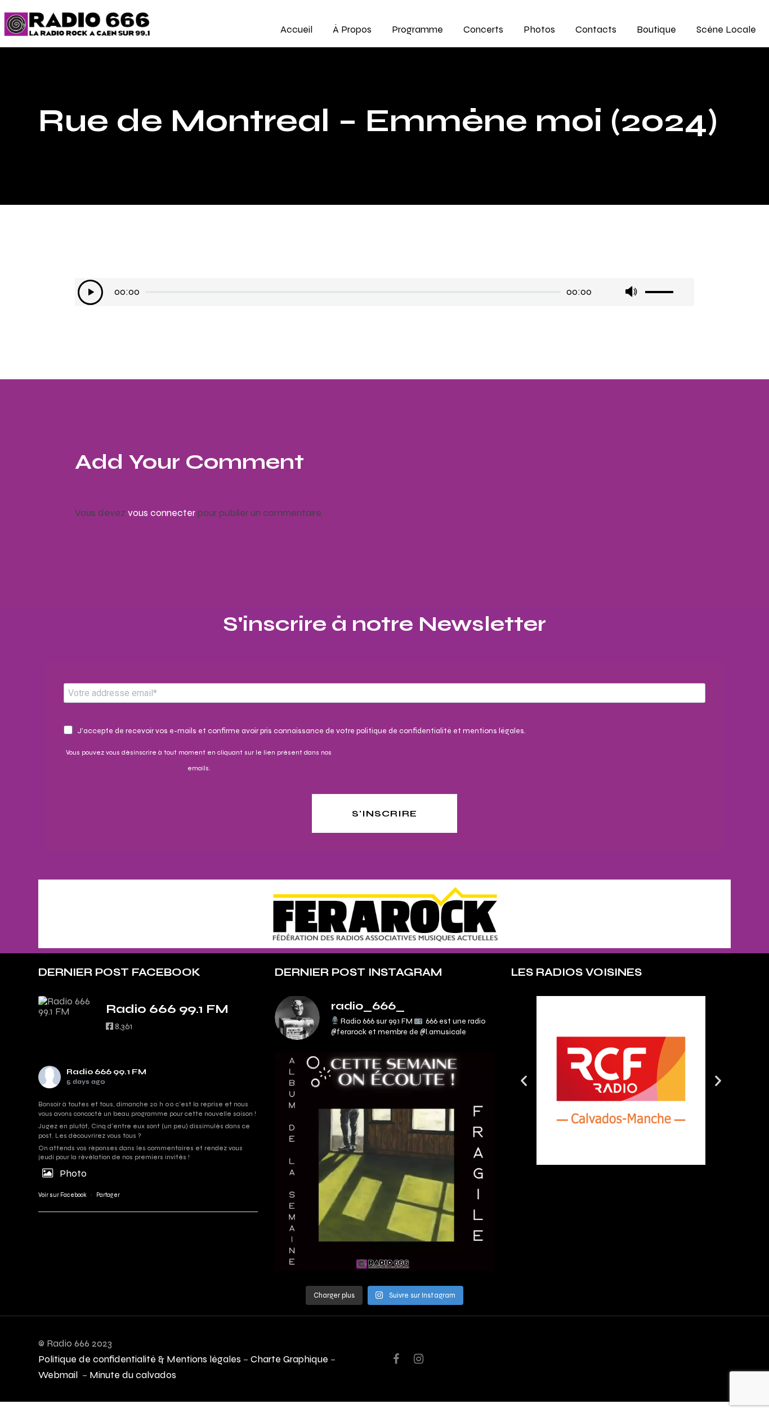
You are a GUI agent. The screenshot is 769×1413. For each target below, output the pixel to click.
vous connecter (161, 512)
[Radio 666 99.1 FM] (66, 1006)
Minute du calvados (133, 1374)
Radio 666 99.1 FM (106, 1071)
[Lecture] (90, 292)
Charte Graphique (289, 1359)
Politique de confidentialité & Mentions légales (139, 1359)
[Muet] (630, 292)
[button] (524, 1081)
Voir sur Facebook (62, 1195)
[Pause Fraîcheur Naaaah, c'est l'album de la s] (384, 1161)
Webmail (59, 1374)
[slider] (668, 288)
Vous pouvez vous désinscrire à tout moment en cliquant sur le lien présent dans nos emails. (199, 760)
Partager (108, 1195)
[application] (384, 292)
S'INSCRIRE (384, 813)
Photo (73, 1173)
